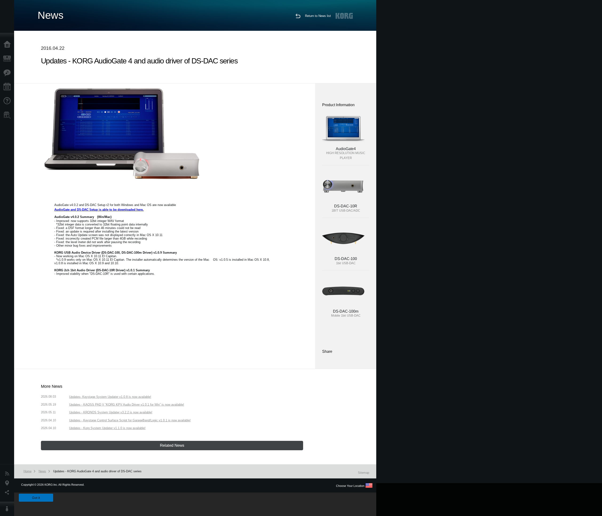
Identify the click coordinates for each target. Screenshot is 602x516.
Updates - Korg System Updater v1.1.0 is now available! (107, 428)
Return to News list (318, 16)
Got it (36, 498)
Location (8, 483)
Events (8, 87)
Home (8, 45)
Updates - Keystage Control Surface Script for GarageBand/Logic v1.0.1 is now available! (130, 420)
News (8, 473)
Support (8, 101)
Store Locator (8, 115)
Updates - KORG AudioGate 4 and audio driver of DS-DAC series (97, 471)
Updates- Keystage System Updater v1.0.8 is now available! (110, 397)
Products (8, 59)
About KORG (8, 509)
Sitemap (363, 472)
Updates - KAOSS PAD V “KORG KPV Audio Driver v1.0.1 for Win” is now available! (126, 404)
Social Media (8, 492)
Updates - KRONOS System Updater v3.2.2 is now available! (110, 412)
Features (8, 73)
